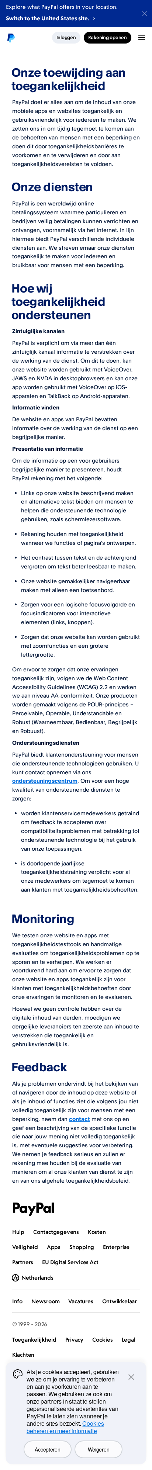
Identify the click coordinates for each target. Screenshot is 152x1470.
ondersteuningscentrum (44, 780)
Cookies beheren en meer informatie (65, 1427)
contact (79, 1119)
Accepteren (47, 1449)
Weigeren (99, 1449)
